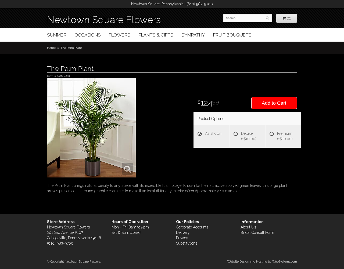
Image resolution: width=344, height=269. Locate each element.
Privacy (182, 238)
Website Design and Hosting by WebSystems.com (262, 261)
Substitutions (186, 243)
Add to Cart (274, 103)
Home (51, 48)
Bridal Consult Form (257, 232)
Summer (56, 35)
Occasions (87, 35)
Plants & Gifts (155, 35)
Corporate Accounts (192, 227)
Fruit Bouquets (232, 35)
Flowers (119, 35)
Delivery (183, 232)
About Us (248, 227)
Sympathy (193, 35)
